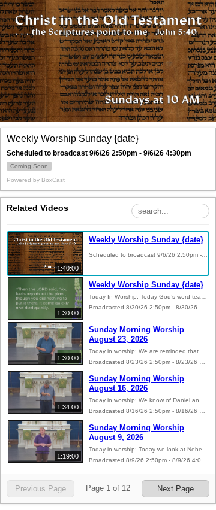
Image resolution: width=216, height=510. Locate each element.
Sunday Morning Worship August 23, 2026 (136, 334)
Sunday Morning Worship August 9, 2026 (136, 432)
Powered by (36, 180)
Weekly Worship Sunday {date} (146, 239)
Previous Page (40, 488)
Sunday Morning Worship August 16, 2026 (136, 383)
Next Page (175, 488)
